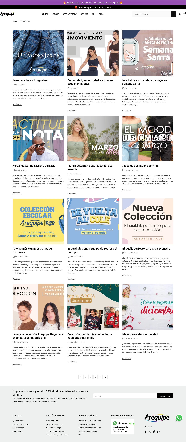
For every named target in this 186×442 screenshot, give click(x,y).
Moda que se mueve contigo (140, 165)
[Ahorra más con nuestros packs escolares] (38, 221)
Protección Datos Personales (89, 428)
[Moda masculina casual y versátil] (38, 139)
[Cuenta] (180, 14)
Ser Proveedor (18, 428)
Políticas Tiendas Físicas (87, 431)
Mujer (45, 14)
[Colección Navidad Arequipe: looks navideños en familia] (92, 307)
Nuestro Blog (18, 431)
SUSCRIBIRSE (165, 396)
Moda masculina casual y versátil (34, 165)
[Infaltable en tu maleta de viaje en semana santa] (147, 53)
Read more (17, 104)
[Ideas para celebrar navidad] (147, 307)
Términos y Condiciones (87, 424)
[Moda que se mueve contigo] (147, 139)
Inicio (15, 21)
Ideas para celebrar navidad (140, 334)
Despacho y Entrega (53, 428)
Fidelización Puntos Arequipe (89, 421)
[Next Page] (105, 377)
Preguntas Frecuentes (54, 424)
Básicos (84, 14)
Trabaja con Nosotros (21, 424)
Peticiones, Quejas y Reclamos (57, 435)
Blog (101, 14)
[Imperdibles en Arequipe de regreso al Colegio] (92, 221)
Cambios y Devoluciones (55, 431)
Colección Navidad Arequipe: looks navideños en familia (89, 335)
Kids (93, 14)
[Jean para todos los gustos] (38, 53)
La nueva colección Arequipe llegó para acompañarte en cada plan (38, 335)
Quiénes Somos (19, 421)
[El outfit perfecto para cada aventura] (147, 221)
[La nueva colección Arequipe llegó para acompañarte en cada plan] (38, 307)
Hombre (55, 14)
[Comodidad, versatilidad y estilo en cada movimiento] (92, 53)
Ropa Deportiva (70, 14)
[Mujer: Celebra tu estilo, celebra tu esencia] (92, 139)
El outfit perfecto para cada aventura (146, 248)
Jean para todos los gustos (30, 80)
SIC (79, 435)
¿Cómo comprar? (52, 421)
